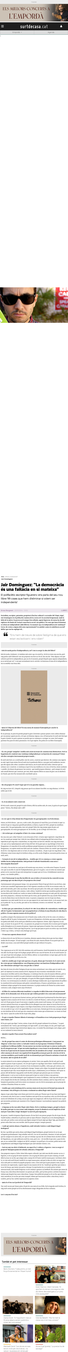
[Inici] (34, 26)
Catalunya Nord (7, 35)
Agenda (51, 32)
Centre (34, 35)
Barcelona (61, 35)
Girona (20, 35)
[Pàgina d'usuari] (61, 27)
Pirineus (48, 35)
